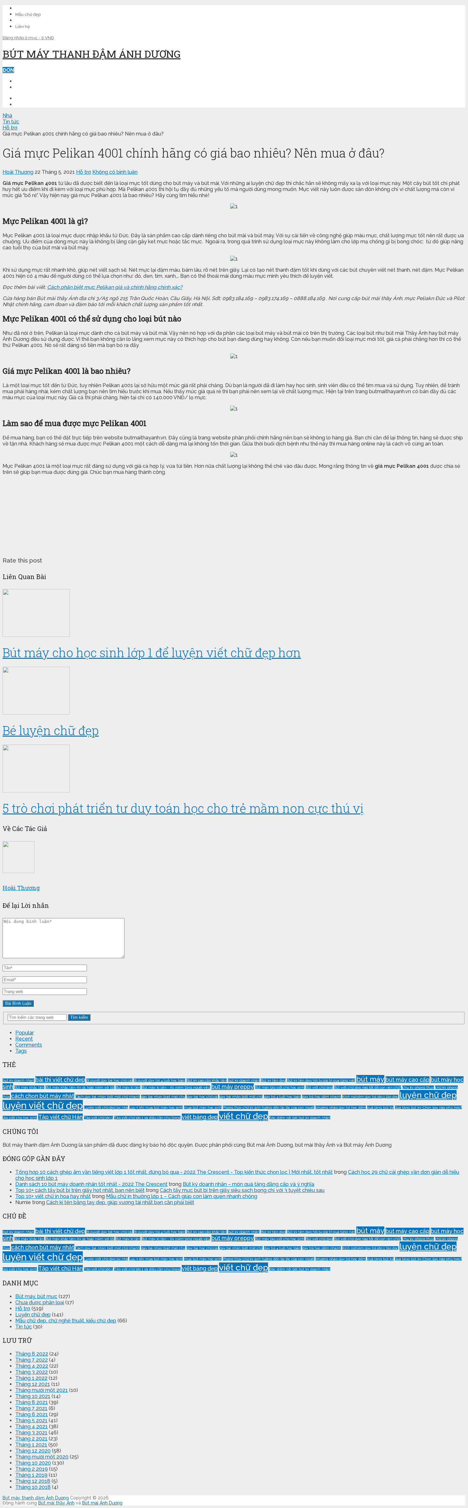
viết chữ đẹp (243, 1116)
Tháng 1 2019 (31, 1475)
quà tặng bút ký (380, 1107)
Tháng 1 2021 (31, 1445)
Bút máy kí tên (128, 1087)
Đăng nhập (14, 37)
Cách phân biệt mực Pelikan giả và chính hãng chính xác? (114, 287)
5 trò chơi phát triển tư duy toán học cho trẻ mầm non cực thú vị (183, 808)
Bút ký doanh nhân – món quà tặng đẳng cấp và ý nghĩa (248, 1184)
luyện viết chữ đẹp (43, 1105)
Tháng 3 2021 (31, 1433)
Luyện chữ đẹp (33, 1315)
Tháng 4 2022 (31, 1366)
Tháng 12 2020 (33, 1451)
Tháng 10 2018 (33, 1487)
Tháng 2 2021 (31, 1439)
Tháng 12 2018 (32, 1481)
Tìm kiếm (79, 1017)
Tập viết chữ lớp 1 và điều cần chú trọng (147, 1118)
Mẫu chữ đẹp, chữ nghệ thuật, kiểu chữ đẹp (65, 1321)
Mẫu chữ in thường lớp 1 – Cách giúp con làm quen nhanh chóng (181, 1196)
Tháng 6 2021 (31, 1414)
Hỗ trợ (83, 172)
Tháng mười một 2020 (41, 1457)
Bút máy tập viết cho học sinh (279, 1087)
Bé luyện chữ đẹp (51, 730)
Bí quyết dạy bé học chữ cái (109, 1080)
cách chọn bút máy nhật (42, 1095)
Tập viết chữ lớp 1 (98, 1118)
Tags (21, 1051)
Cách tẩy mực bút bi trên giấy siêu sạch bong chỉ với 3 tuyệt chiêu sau (242, 1190)
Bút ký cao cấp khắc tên (207, 1080)
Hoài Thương (18, 172)
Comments (28, 1045)
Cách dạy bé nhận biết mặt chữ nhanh (107, 1097)
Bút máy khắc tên (29, 1087)
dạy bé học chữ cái (202, 1097)
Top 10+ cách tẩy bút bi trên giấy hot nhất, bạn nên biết (80, 1190)
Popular (24, 1033)
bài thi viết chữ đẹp (60, 1079)
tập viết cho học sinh (20, 1118)
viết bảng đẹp (200, 1117)
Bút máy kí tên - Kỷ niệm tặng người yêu (176, 1087)
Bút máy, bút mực (36, 1296)
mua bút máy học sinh (203, 1107)
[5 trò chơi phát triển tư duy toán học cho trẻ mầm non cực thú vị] (234, 769)
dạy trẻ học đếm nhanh (321, 1097)
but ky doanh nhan (18, 1080)
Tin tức (23, 1327)
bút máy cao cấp (407, 1079)
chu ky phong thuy (418, 1087)
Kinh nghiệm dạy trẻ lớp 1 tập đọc (370, 1097)
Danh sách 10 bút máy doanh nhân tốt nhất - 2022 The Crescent (91, 1184)
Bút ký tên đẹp (273, 1080)
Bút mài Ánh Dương (102, 1502)
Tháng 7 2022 (31, 1360)
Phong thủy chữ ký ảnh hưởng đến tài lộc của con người (268, 1107)
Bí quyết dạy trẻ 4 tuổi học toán (159, 1080)
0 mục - (39, 37)
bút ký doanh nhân (243, 1080)
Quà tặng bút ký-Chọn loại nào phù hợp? (428, 1107)
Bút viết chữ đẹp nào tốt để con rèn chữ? (367, 1087)
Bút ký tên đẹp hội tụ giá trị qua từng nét (321, 1080)
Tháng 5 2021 (31, 1420)
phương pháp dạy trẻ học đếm (341, 1107)
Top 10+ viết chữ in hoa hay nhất (53, 1196)
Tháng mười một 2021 (41, 1390)
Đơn (8, 70)
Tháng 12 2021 (32, 1384)
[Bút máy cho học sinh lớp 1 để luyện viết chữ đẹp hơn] (234, 613)
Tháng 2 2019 (31, 1469)
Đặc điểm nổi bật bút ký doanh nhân (299, 1118)
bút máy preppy (232, 1086)
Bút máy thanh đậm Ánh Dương (92, 54)
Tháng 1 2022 (31, 1378)
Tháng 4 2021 (31, 1426)
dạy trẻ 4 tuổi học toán (282, 1097)
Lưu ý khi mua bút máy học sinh (156, 1107)
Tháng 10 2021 (32, 1396)
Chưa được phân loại (39, 1302)
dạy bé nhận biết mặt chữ (241, 1097)
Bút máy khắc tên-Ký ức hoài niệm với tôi (80, 1087)
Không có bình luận (115, 172)
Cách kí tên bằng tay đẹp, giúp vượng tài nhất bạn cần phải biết (120, 1202)
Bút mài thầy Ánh (56, 1502)
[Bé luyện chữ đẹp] (234, 691)
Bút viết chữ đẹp (319, 1087)
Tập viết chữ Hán (60, 1117)
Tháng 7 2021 (31, 1408)
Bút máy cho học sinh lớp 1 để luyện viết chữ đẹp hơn (152, 652)
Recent (24, 1039)
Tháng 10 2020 (33, 1463)
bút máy (370, 1079)
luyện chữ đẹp (428, 1095)
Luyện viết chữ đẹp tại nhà (106, 1107)
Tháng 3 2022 (31, 1372)
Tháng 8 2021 (31, 1402)
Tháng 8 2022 (31, 1354)
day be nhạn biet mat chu (163, 1097)
